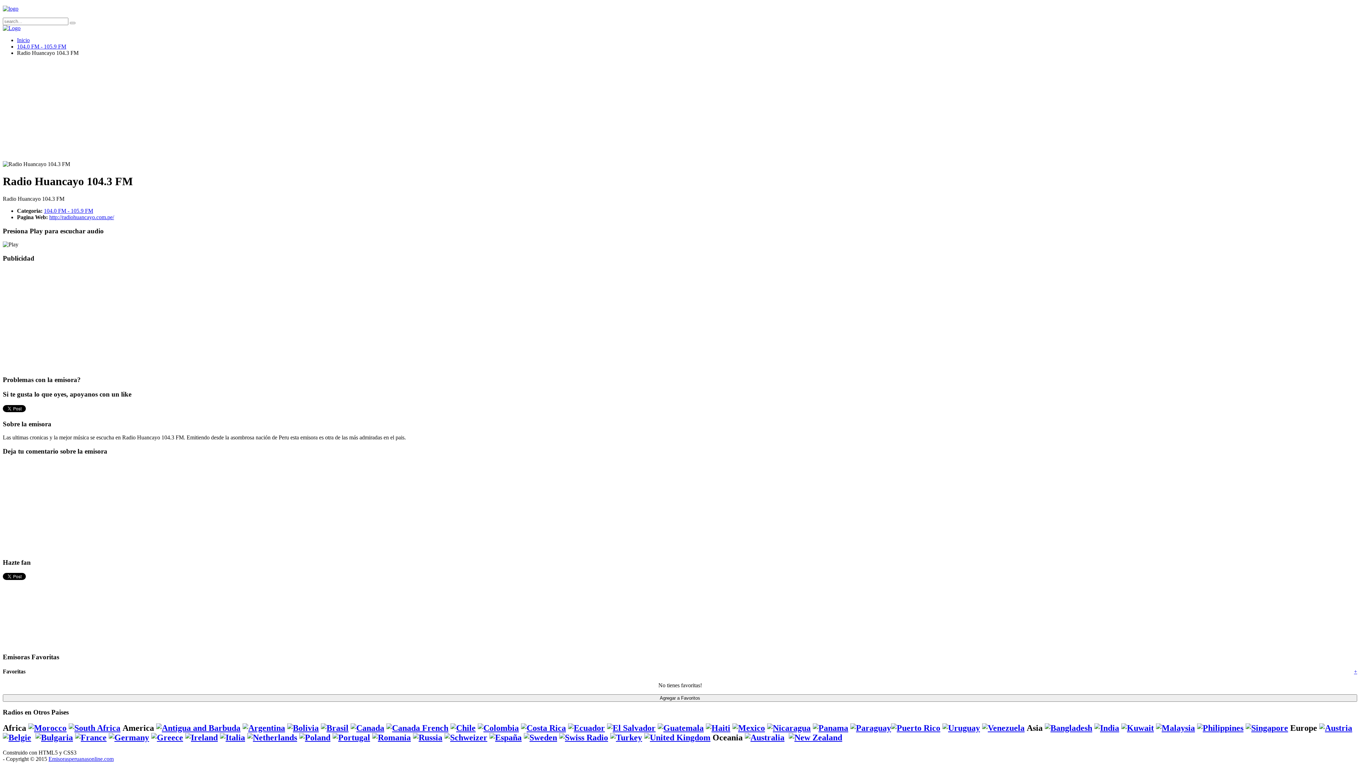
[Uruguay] (961, 728)
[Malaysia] (1175, 728)
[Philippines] (1220, 728)
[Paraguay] (870, 728)
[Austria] (1335, 728)
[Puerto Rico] (915, 728)
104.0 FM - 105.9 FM (41, 47)
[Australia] (764, 737)
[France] (91, 737)
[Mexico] (748, 728)
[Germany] (129, 737)
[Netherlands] (272, 737)
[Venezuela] (1003, 728)
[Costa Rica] (543, 728)
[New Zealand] (815, 737)
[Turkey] (626, 737)
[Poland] (314, 737)
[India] (1106, 728)
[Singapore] (1267, 728)
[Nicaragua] (789, 728)
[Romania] (391, 737)
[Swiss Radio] (583, 737)
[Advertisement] (215, 111)
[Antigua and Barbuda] (198, 728)
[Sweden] (540, 737)
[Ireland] (201, 737)
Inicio (23, 40)
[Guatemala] (681, 728)
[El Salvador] (631, 728)
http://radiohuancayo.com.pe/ (81, 217)
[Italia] (232, 737)
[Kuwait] (1137, 728)
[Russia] (427, 737)
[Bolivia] (303, 728)
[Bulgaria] (54, 737)
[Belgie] (17, 737)
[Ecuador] (586, 728)
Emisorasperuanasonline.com (81, 759)
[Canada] (367, 728)
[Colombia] (498, 728)
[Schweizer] (465, 737)
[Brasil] (334, 728)
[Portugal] (351, 737)
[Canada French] (417, 728)
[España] (505, 737)
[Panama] (830, 728)
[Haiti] (718, 728)
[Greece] (167, 737)
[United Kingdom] (677, 737)
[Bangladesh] (1068, 728)
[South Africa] (94, 728)
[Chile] (463, 728)
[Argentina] (264, 728)
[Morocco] (47, 728)
